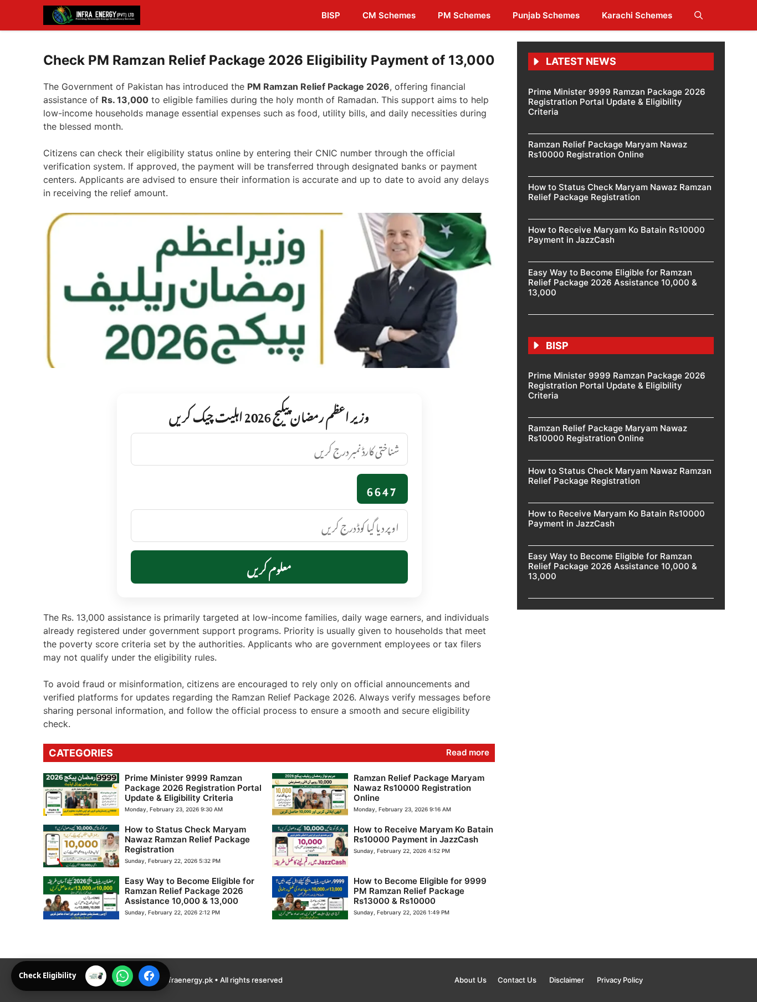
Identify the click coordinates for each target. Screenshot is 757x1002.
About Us (470, 979)
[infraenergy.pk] (91, 15)
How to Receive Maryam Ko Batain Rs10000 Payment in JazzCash (423, 834)
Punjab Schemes (546, 15)
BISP (330, 15)
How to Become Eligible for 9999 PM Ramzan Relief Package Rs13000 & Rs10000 (420, 891)
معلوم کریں (269, 567)
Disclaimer (567, 979)
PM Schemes (464, 15)
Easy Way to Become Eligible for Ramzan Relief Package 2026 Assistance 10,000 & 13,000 (189, 891)
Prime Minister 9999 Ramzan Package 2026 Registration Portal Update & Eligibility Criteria (193, 788)
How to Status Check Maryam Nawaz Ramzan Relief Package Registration (187, 839)
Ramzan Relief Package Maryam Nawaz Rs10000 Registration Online (419, 788)
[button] (698, 15)
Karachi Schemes (637, 15)
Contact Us (518, 979)
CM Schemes (389, 15)
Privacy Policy (620, 979)
